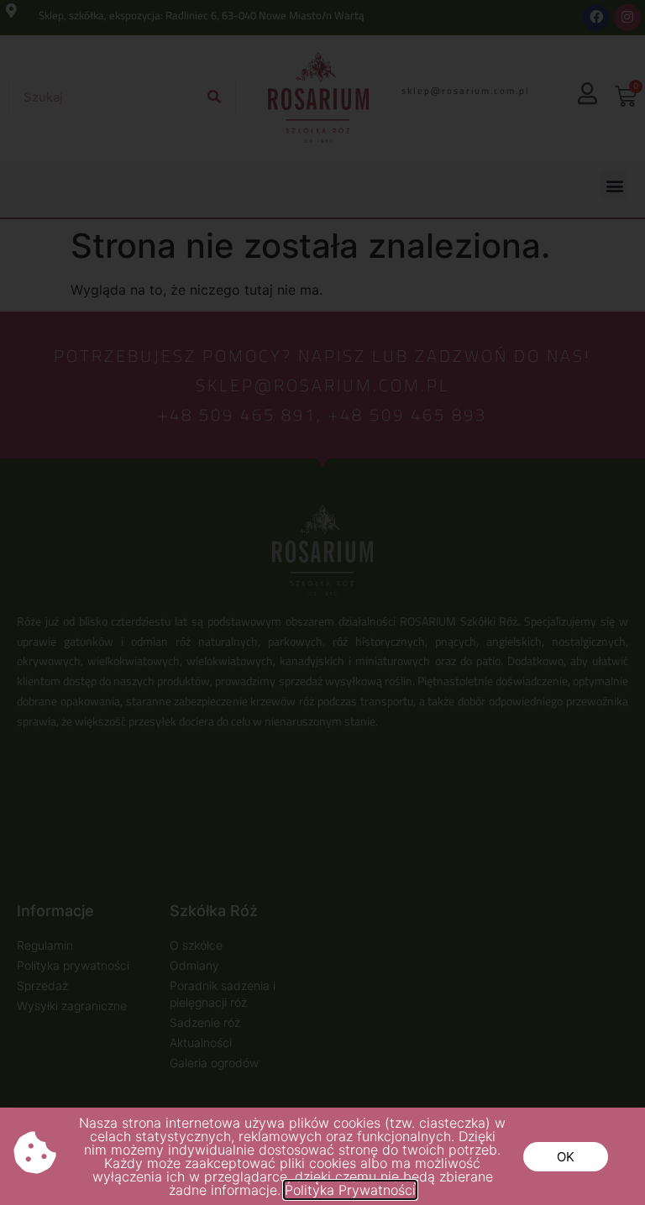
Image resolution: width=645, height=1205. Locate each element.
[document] (322, 602)
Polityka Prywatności (350, 1189)
